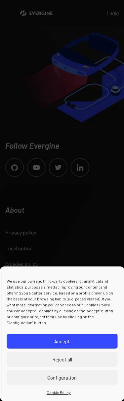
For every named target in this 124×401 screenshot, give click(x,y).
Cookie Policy (59, 392)
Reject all (62, 359)
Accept (62, 341)
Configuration (62, 378)
